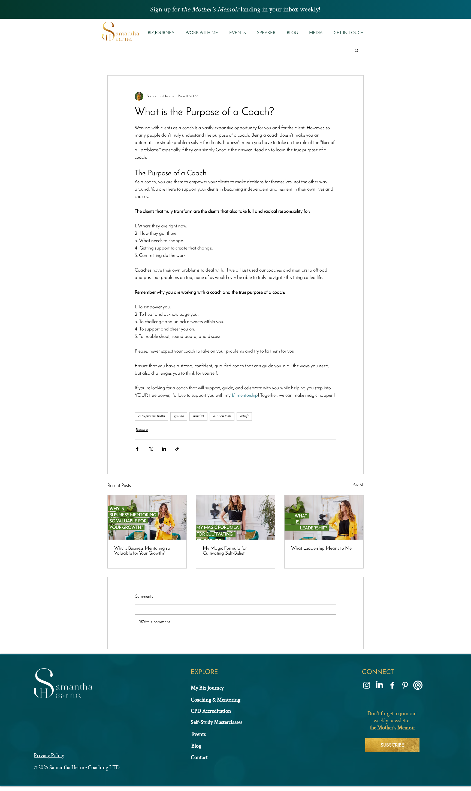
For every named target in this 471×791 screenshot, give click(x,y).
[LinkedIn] (379, 685)
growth (179, 416)
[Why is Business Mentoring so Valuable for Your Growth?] (147, 517)
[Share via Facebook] (137, 448)
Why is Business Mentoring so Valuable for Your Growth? (142, 551)
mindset (198, 416)
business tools (222, 416)
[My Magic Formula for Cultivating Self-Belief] (235, 517)
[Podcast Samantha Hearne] (417, 685)
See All (358, 485)
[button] (202, 33)
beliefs (244, 416)
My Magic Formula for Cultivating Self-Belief (225, 551)
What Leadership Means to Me (321, 548)
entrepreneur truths (151, 416)
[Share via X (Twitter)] (150, 448)
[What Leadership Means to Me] (324, 517)
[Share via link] (177, 448)
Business (142, 430)
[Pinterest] (405, 685)
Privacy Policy (49, 755)
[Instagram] (366, 685)
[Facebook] (392, 685)
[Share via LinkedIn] (164, 448)
